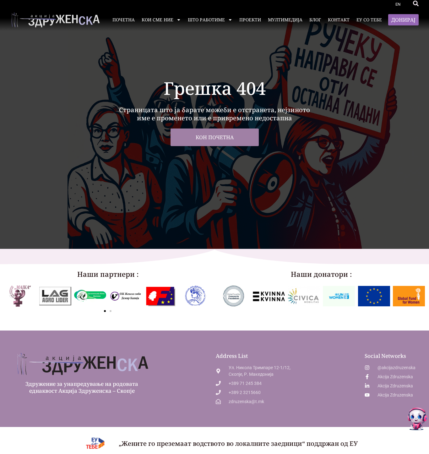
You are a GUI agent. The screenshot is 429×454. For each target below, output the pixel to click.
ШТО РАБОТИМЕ (206, 20)
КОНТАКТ (339, 20)
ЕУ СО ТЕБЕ (369, 20)
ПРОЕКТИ (250, 20)
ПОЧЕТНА (123, 20)
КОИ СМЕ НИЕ (157, 20)
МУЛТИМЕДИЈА (285, 20)
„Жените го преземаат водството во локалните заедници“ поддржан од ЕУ (238, 443)
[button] (416, 3)
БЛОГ (315, 20)
